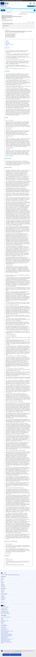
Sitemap (2, 580)
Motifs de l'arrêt (8, 43)
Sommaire (7, 40)
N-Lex (1, 601)
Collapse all (32, 22)
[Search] (34, 10)
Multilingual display (6, 25)
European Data (3, 595)
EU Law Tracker (3, 602)
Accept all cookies (6, 654)
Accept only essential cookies (16, 654)
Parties (7, 41)
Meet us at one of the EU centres (5, 613)
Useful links (2, 592)
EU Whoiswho (3, 598)
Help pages (2, 578)
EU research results (3, 597)
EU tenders (2, 596)
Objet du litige (8, 42)
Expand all (29, 22)
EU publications (3, 599)
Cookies (2, 623)
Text (3, 27)
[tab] (18, 23)
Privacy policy (3, 621)
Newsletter (2, 591)
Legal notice (2, 583)
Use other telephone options (4, 611)
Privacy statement (3, 586)
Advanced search (33, 12)
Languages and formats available (8, 23)
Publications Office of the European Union (13, 574)
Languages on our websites (4, 620)
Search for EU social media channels (6, 617)
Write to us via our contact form (5, 612)
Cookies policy (3, 584)
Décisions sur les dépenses (10, 44)
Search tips (9, 12)
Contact (2, 579)
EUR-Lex (3, 6)
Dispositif (7, 45)
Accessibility (2, 585)
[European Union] (3, 605)
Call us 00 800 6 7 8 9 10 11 (4, 610)
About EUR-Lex (3, 590)
